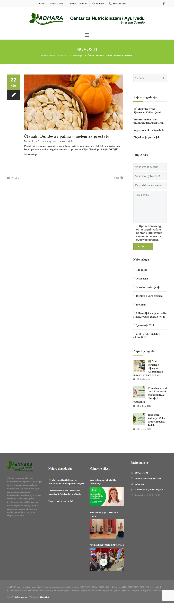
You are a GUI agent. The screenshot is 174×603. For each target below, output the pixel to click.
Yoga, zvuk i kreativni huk (148, 130)
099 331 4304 (141, 472)
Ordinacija (142, 278)
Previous (16, 178)
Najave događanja (145, 97)
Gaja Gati (45, 597)
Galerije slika (56, 3)
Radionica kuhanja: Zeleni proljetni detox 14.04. (157, 420)
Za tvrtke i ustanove (77, 3)
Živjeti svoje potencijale (146, 137)
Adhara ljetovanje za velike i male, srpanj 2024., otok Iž (150, 314)
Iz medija (32, 154)
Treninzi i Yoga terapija (149, 296)
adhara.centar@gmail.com (148, 478)
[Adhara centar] (87, 19)
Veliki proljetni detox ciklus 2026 (146, 335)
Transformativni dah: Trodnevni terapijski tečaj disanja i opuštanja (148, 121)
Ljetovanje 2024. (145, 325)
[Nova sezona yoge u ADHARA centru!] (107, 529)
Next (116, 177)
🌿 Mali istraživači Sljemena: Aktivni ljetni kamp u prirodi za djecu (147, 110)
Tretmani (141, 304)
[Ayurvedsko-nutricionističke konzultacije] (107, 496)
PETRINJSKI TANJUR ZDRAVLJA (107, 544)
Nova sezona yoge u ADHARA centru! (104, 514)
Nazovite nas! (119, 3)
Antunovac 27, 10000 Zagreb (149, 489)
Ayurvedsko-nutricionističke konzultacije (103, 481)
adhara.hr (140, 483)
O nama (42, 3)
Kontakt (99, 3)
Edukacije (141, 270)
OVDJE (113, 149)
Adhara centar (21, 597)
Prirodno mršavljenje (148, 287)
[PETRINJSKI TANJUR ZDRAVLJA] (107, 559)
